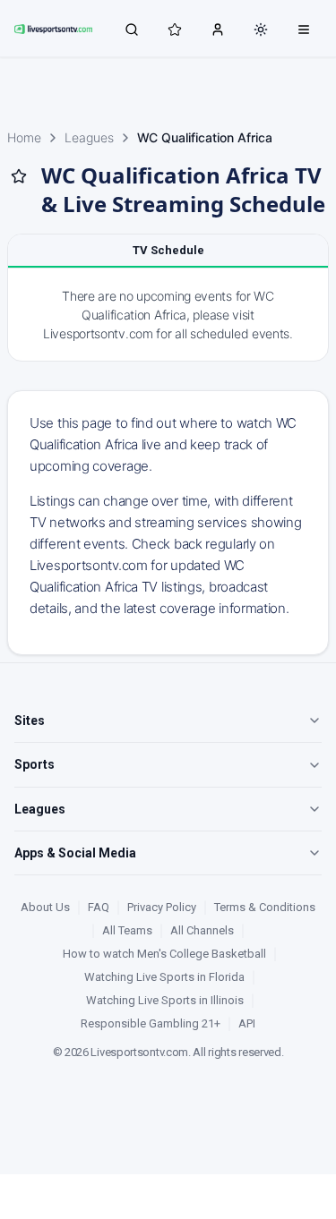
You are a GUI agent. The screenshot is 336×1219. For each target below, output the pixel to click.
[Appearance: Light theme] (261, 29)
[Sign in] (218, 29)
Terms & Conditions (264, 907)
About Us (45, 907)
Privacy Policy (161, 907)
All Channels (202, 930)
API (246, 1023)
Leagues (89, 137)
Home (24, 137)
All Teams (127, 930)
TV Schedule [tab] (168, 250)
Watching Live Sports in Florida (164, 977)
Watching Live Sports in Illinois (165, 1000)
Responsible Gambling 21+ (150, 1023)
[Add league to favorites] (18, 176)
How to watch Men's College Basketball (164, 953)
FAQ (98, 907)
